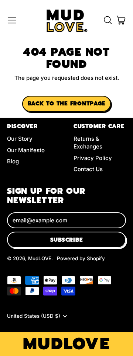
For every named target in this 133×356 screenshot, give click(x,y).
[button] (107, 20)
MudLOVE (39, 258)
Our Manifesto (26, 150)
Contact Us (88, 169)
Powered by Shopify (81, 258)
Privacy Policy (93, 157)
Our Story (20, 138)
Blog (13, 161)
